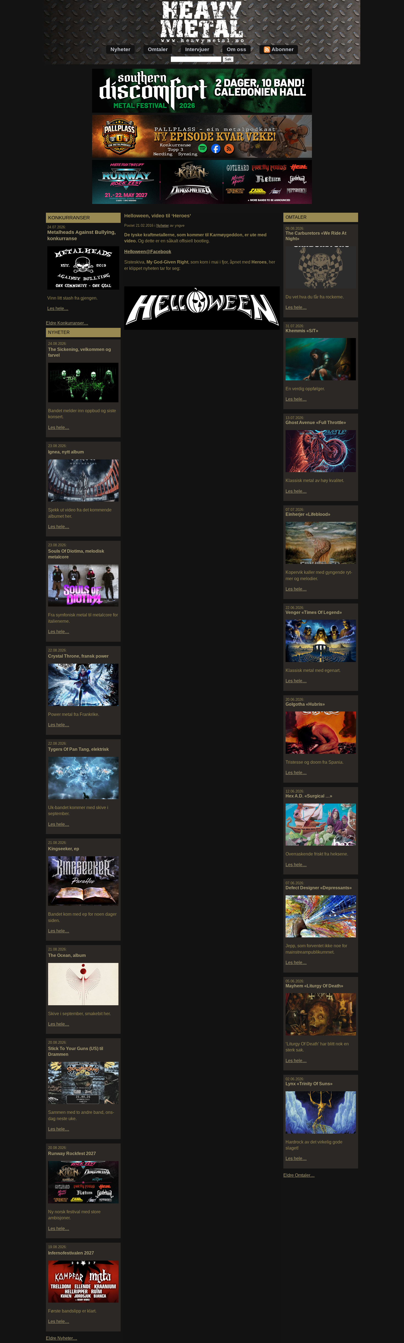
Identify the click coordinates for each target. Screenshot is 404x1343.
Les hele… (57, 308)
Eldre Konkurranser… (67, 323)
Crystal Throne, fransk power (78, 656)
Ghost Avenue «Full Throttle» (316, 422)
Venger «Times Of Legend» (314, 612)
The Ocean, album (67, 955)
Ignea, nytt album (66, 452)
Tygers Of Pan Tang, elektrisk (78, 749)
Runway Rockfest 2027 (72, 1153)
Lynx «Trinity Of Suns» (309, 1083)
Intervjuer (197, 49)
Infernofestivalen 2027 (71, 1253)
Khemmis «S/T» (302, 330)
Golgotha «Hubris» (305, 704)
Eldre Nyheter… (61, 1338)
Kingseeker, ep (63, 848)
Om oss (236, 49)
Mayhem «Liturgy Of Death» (314, 986)
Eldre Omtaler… (299, 1175)
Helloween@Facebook (147, 251)
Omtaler (158, 49)
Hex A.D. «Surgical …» (309, 796)
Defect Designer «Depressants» (319, 887)
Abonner (283, 49)
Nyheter (120, 49)
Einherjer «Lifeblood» (308, 514)
